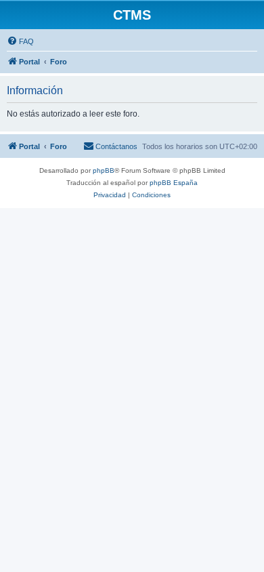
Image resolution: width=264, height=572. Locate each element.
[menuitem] (20, 41)
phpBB (103, 170)
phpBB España (174, 182)
